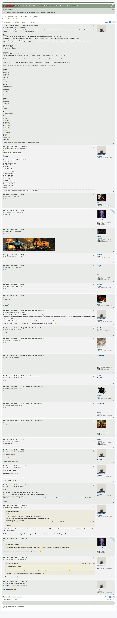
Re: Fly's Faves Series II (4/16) (13, 255)
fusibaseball (8, 48)
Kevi (6, 130)
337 (101, 377)
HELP (113, 5)
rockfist (6, 118)
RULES (112, 6)
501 (101, 220)
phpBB (9, 606)
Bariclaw (7, 135)
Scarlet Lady (8, 117)
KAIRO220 (7, 120)
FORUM (112, 4)
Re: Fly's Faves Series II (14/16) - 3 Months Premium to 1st (23, 420)
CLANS (66, 6)
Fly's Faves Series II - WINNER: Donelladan (20, 17)
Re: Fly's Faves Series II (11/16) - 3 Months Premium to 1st (23, 376)
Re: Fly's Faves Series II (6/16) (13, 284)
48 (100, 286)
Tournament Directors (13, 18)
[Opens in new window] (6, 305)
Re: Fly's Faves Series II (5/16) (13, 265)
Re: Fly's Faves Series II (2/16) (13, 210)
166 (101, 329)
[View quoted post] (18, 563)
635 (101, 276)
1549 (101, 430)
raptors (7, 134)
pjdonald (7, 139)
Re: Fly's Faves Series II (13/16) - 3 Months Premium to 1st (23, 403)
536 (101, 366)
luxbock (7, 127)
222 (101, 441)
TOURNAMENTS (56, 6)
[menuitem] (12, 10)
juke (6, 115)
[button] (114, 22)
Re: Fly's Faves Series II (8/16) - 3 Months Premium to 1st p (23, 310)
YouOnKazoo (8, 132)
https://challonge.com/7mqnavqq (12, 152)
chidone (7, 137)
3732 (101, 304)
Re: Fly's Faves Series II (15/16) (13, 439)
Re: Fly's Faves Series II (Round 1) (15, 146)
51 (100, 256)
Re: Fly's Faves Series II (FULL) (14, 450)
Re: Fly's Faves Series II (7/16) (13, 295)
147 (101, 204)
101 (101, 34)
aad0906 (7, 122)
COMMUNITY (75, 6)
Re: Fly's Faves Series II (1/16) (13, 194)
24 (100, 414)
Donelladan (8, 125)
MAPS (35, 6)
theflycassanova (101, 32)
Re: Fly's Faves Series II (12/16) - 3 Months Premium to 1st (23, 386)
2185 (101, 238)
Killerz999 (7, 124)
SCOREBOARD (44, 6)
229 (101, 349)
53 (100, 397)
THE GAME (27, 6)
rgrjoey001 (8, 129)
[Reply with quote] (94, 26)
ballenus (7, 47)
